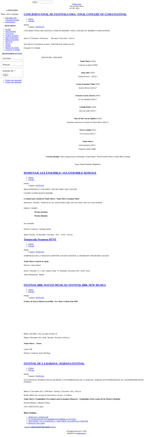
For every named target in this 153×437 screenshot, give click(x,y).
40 (32, 427)
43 (37, 427)
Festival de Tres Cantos (36, 423)
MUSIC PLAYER (12, 48)
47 (44, 427)
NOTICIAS (40, 27)
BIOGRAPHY (10, 32)
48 (46, 427)
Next (51, 427)
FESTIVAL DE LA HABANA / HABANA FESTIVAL (54, 363)
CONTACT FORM (12, 50)
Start (26, 427)
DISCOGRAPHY (11, 38)
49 (48, 427)
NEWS (8, 44)
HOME (8, 30)
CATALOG (9, 34)
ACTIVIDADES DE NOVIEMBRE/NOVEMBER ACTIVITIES (52, 419)
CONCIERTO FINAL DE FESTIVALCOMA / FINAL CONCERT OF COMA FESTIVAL (75, 14)
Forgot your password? (13, 80)
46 (43, 427)
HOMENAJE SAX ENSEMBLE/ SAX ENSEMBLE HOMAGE (60, 172)
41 (34, 427)
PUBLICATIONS (11, 36)
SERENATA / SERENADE (38, 417)
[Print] (30, 19)
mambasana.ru (81, 433)
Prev (29, 427)
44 (39, 427)
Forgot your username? (13, 82)
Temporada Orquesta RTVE (40, 239)
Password (6, 64)
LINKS (8, 46)
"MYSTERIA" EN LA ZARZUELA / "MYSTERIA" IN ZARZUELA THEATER (58, 421)
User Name (7, 58)
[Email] (31, 21)
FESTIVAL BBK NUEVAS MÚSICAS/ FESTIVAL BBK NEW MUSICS (65, 285)
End (54, 427)
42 (36, 427)
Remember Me (8, 71)
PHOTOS (9, 42)
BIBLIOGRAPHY (12, 40)
